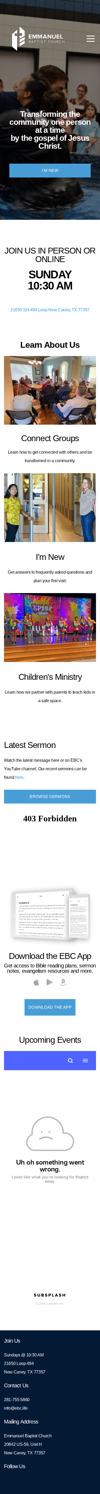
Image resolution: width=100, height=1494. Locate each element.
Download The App (50, 1007)
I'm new (50, 170)
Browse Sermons (50, 796)
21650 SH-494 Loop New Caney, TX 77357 (50, 310)
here (19, 777)
